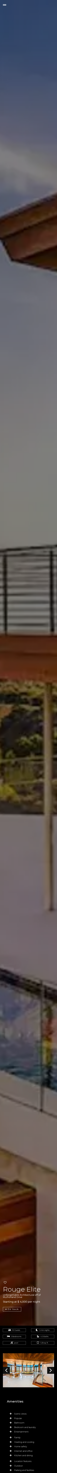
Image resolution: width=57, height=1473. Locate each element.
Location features (22, 1461)
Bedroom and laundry (25, 1427)
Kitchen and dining (23, 1455)
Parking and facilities (24, 1470)
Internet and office (23, 1451)
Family (17, 1437)
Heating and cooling (24, 1442)
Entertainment (21, 1432)
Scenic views (20, 1414)
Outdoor (18, 1466)
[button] (28, 1415)
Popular (18, 1418)
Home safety (20, 1446)
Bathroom (19, 1423)
